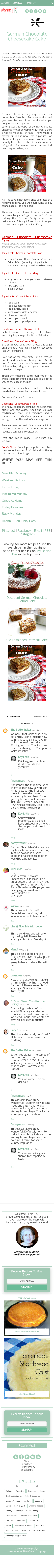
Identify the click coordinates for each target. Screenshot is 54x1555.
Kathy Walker (18, 843)
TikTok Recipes (39, 1531)
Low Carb (10, 1521)
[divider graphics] (27, 1447)
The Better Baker (21, 729)
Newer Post (40, 717)
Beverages (32, 1491)
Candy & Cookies (13, 1501)
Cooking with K (32, 1548)
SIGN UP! (27, 1287)
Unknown (16, 975)
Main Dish (21, 1521)
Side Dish (40, 1526)
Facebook (25, 531)
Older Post (14, 717)
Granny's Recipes (36, 1506)
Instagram (27, 534)
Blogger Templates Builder (30, 1550)
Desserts (38, 1501)
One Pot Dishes (35, 1521)
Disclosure (27, 1470)
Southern (26, 1531)
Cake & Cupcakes (32, 1496)
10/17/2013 (30, 781)
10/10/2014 (24, 1005)
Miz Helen (16, 869)
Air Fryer (9, 1491)
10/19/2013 (27, 869)
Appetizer (20, 1491)
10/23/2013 (24, 907)
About (5, 2)
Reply (13, 775)
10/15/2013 (36, 730)
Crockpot (27, 1501)
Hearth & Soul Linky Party (19, 521)
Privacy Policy (27, 1467)
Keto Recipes (11, 1516)
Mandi (14, 949)
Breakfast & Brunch (14, 1496)
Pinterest (8, 531)
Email (38, 531)
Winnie (15, 906)
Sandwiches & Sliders (23, 1526)
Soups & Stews (12, 1531)
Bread (42, 1491)
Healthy (9, 1511)
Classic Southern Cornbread (27, 1331)
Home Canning (32, 1511)
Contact (18, 2)
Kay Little (24, 757)
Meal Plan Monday (14, 473)
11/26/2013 (27, 976)
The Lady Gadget (40, 1552)
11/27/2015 (23, 1031)
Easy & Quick (19, 1506)
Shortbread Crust (27, 1394)
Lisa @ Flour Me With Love (26, 926)
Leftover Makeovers (28, 1516)
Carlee (14, 1030)
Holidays (19, 1511)
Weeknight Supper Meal (16, 1536)
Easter (8, 1506)
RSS (47, 531)
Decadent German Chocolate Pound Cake (27, 599)
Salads (8, 1526)
